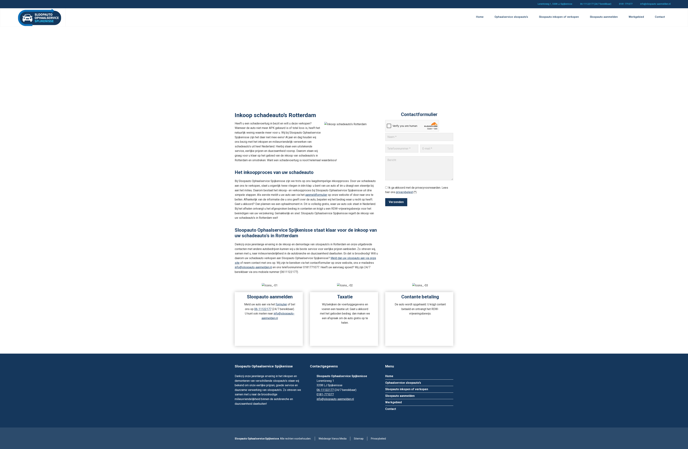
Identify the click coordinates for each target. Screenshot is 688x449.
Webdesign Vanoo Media (333, 438)
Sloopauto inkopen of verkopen (406, 389)
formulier (281, 304)
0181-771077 (625, 4)
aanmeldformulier (316, 195)
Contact (390, 409)
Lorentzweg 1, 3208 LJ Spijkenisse (555, 4)
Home (389, 376)
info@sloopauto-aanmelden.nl (655, 4)
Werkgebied (393, 402)
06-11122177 (262, 309)
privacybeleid (404, 192)
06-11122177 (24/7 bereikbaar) (595, 4)
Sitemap (359, 438)
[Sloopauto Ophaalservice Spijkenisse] (39, 17)
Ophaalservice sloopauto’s (403, 382)
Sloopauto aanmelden (400, 396)
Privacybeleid (378, 438)
